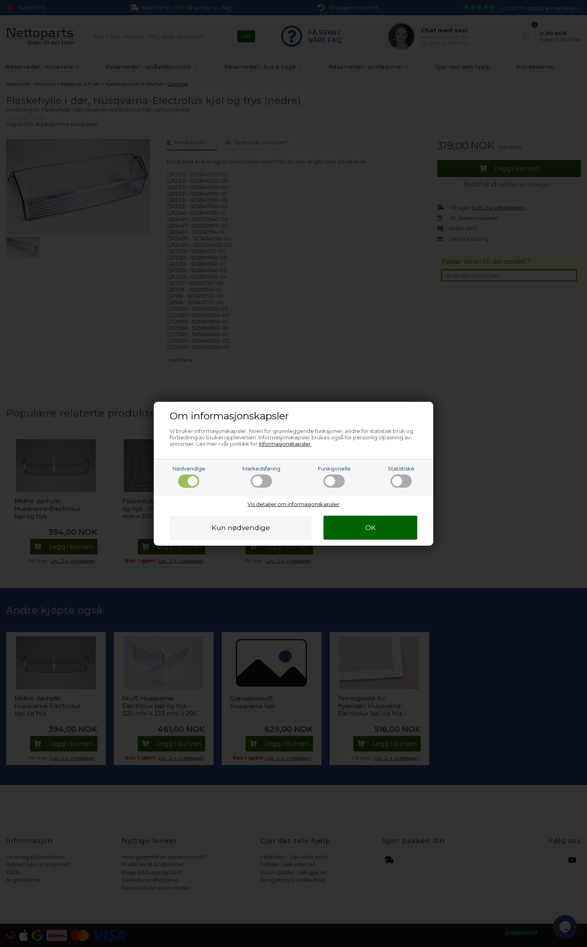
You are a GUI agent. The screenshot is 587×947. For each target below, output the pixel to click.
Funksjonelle (334, 468)
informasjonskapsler (285, 444)
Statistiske (401, 468)
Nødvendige (189, 468)
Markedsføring (261, 468)
